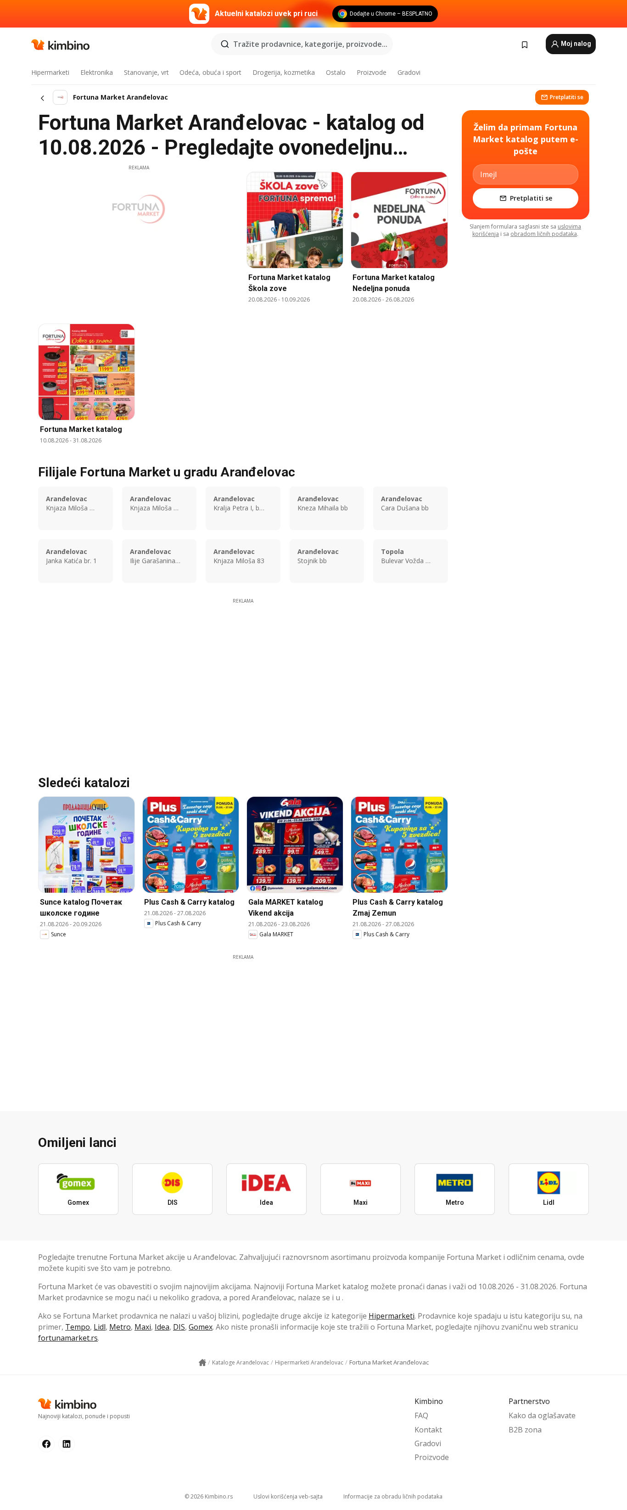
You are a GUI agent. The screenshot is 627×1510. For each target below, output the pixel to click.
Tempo (77, 1327)
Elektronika (96, 72)
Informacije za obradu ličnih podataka (392, 1496)
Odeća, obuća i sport (210, 72)
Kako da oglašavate (542, 1415)
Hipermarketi (50, 72)
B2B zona (525, 1430)
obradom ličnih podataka (543, 234)
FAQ (421, 1415)
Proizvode (371, 72)
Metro (120, 1327)
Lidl (100, 1327)
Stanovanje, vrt (146, 72)
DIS (179, 1327)
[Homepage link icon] (202, 1362)
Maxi (142, 1327)
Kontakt (428, 1430)
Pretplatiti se (566, 97)
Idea (162, 1327)
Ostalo (336, 72)
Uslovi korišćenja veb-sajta (288, 1496)
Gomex (201, 1327)
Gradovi (408, 72)
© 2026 (209, 1496)
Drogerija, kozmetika (283, 72)
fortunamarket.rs (68, 1338)
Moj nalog (575, 43)
